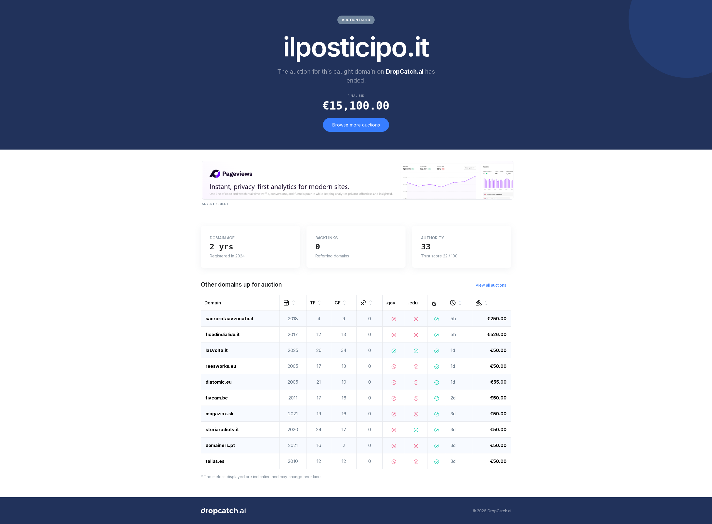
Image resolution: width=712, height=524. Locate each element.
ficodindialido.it (223, 334)
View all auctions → (493, 285)
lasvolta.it (217, 350)
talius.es (215, 461)
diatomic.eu (219, 382)
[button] (240, 303)
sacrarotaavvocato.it (230, 318)
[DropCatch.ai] (223, 510)
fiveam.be (217, 398)
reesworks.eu (221, 366)
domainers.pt (220, 445)
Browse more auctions (356, 125)
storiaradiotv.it (222, 429)
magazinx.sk (219, 413)
